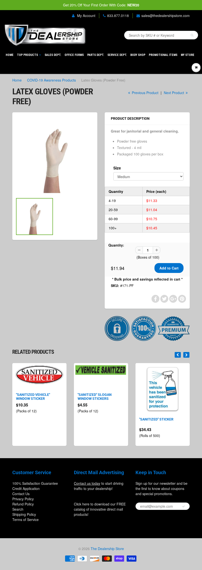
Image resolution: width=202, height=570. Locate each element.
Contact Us (21, 493)
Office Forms (74, 55)
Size (117, 168)
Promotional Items (163, 55)
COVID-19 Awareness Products (51, 80)
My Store (187, 55)
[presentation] (178, 355)
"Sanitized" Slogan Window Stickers (95, 397)
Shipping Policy (24, 514)
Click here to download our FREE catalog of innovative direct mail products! (100, 509)
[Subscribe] (183, 506)
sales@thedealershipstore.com (165, 15)
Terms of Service (25, 519)
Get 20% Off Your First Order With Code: (101, 4)
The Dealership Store (107, 548)
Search (17, 509)
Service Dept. (117, 55)
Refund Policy (23, 504)
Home (10, 55)
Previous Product (144, 92)
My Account (85, 15)
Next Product (174, 92)
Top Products (27, 55)
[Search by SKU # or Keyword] (192, 35)
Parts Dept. (95, 55)
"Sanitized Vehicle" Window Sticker (33, 397)
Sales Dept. (53, 55)
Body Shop (137, 55)
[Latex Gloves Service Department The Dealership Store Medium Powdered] (55, 156)
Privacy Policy (23, 498)
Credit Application (26, 488)
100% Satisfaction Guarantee (35, 483)
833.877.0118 (118, 15)
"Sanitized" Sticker (156, 419)
